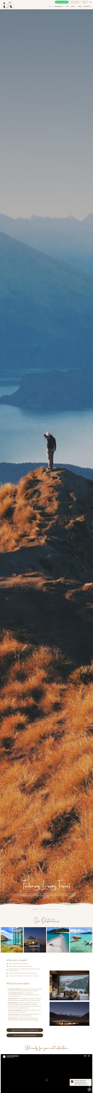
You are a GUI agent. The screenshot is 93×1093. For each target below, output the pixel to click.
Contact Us (86, 6)
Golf (67, 6)
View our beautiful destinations (24, 1035)
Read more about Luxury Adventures (24, 1030)
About (73, 6)
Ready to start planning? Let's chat (46, 909)
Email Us (85, 2)
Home (50, 6)
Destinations (58, 6)
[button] (90, 2)
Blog (80, 6)
